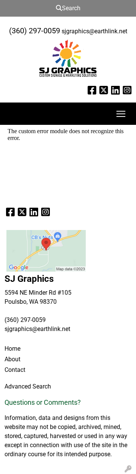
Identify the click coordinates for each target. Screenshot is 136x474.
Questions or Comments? (43, 402)
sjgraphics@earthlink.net (94, 31)
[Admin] (128, 469)
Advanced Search (28, 386)
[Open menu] (120, 113)
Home (12, 348)
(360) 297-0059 (34, 30)
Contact (15, 369)
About (12, 359)
